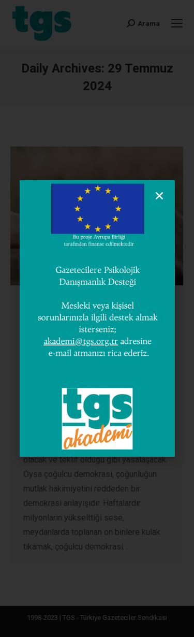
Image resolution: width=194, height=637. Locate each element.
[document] (97, 318)
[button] (159, 196)
